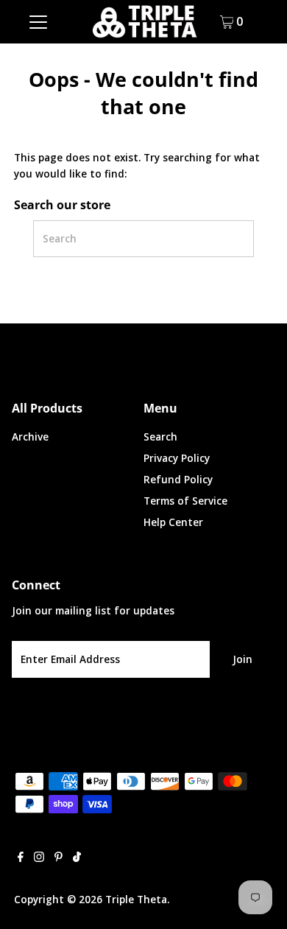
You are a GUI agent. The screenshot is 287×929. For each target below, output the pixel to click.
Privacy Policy (177, 458)
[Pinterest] (58, 858)
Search (160, 437)
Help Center (173, 522)
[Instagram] (39, 858)
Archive (30, 437)
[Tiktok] (77, 858)
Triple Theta (136, 899)
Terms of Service (185, 501)
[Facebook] (20, 858)
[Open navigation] (38, 21)
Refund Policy (178, 479)
